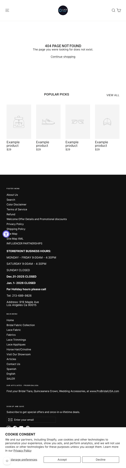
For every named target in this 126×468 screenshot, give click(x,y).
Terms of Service (17, 209)
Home (10, 320)
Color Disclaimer (16, 204)
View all (112, 95)
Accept (62, 459)
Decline (100, 459)
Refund (11, 214)
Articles (11, 359)
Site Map (12, 233)
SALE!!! (11, 378)
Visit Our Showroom (19, 354)
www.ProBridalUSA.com (104, 391)
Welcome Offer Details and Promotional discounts (37, 219)
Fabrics (11, 334)
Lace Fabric (14, 329)
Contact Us (13, 364)
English (11, 373)
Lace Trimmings (16, 339)
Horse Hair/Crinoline (19, 349)
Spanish (11, 369)
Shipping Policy (16, 229)
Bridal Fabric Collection (21, 325)
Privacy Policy (22, 450)
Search (11, 199)
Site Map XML (15, 238)
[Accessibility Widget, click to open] (6, 234)
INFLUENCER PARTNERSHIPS (24, 243)
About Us (12, 194)
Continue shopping (63, 56)
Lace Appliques (16, 344)
